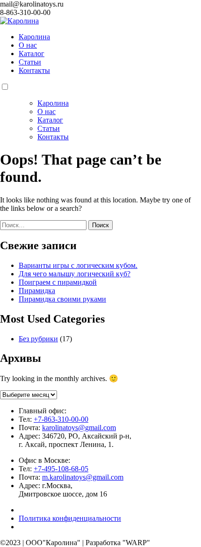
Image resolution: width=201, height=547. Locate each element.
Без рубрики (38, 339)
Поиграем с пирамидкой (58, 282)
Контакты (34, 70)
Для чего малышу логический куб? (74, 274)
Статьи (30, 62)
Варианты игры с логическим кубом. (78, 265)
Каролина (34, 37)
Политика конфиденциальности (70, 518)
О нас (28, 45)
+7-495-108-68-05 (61, 469)
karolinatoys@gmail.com (79, 428)
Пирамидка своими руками (62, 299)
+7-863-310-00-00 (61, 419)
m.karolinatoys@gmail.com (82, 477)
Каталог (31, 54)
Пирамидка (37, 291)
